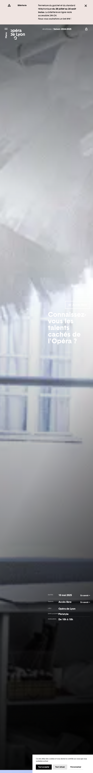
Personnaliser (75, 767)
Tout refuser (60, 767)
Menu (6, 35)
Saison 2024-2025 (62, 29)
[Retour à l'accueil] (18, 32)
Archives (47, 29)
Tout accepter (43, 767)
